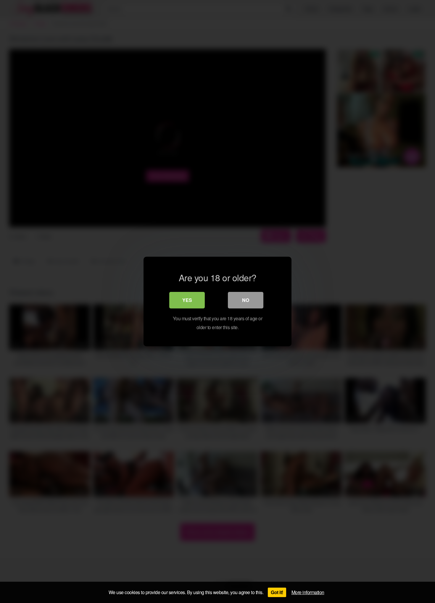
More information (307, 592)
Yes (187, 300)
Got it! (277, 592)
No (245, 300)
